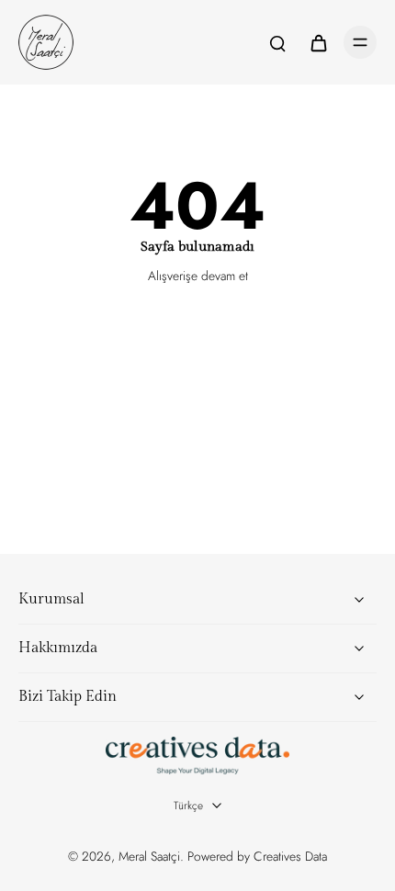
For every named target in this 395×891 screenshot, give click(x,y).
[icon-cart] (318, 42)
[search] (277, 42)
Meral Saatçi (149, 856)
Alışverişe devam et (198, 275)
